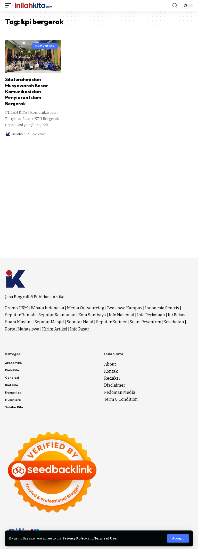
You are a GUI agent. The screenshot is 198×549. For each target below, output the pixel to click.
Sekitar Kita (14, 407)
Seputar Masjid (49, 321)
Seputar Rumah (20, 314)
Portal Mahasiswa (22, 329)
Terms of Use (105, 538)
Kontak (111, 371)
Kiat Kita (11, 385)
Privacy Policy (74, 538)
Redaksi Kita (20, 134)
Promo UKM (16, 308)
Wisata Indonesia (47, 308)
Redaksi (112, 378)
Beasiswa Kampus (124, 308)
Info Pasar (79, 329)
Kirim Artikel (54, 329)
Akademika (13, 363)
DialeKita (12, 370)
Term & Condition (121, 399)
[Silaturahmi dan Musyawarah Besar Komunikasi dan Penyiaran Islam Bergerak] (33, 57)
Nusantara (13, 400)
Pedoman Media (119, 392)
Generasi (12, 377)
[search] (174, 6)
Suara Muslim (18, 321)
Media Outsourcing (85, 308)
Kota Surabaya (92, 314)
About (110, 364)
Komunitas (44, 45)
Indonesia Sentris (162, 308)
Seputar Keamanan (57, 314)
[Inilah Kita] (33, 5)
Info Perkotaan (151, 314)
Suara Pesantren (145, 321)
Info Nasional (121, 314)
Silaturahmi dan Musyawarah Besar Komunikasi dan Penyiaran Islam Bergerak (26, 91)
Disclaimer (114, 385)
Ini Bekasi (177, 314)
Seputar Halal (80, 321)
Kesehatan (173, 321)
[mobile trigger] (9, 5)
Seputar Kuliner (111, 321)
